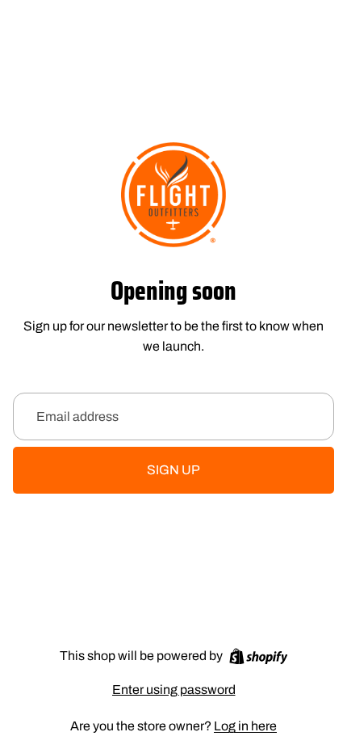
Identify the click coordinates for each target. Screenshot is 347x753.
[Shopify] (258, 656)
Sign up (173, 470)
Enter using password (174, 689)
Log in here (245, 726)
